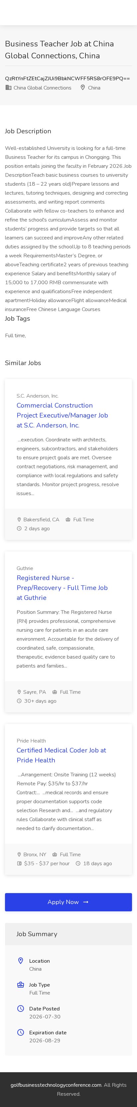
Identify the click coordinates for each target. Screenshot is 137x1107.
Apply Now (64, 902)
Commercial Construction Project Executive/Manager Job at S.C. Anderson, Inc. (62, 415)
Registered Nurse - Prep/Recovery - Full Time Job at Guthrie (62, 587)
